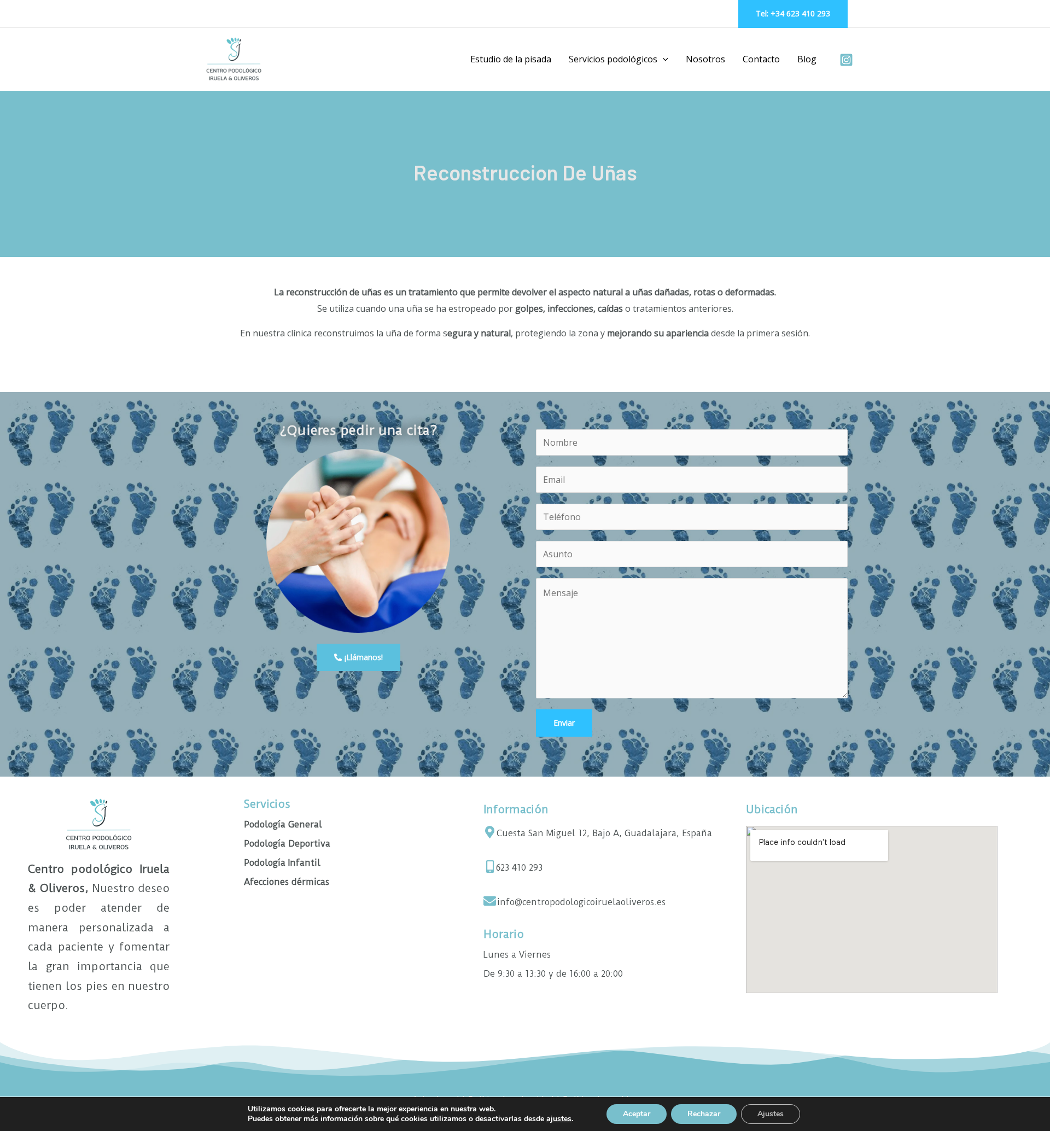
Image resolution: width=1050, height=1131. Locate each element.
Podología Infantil (282, 863)
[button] (662, 59)
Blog (806, 59)
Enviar (564, 723)
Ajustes (770, 1114)
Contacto (761, 59)
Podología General (283, 824)
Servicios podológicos (613, 59)
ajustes (558, 1119)
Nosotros (705, 59)
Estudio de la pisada (510, 59)
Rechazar (703, 1114)
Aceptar (636, 1114)
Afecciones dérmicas (286, 882)
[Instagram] (846, 60)
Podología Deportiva (287, 843)
